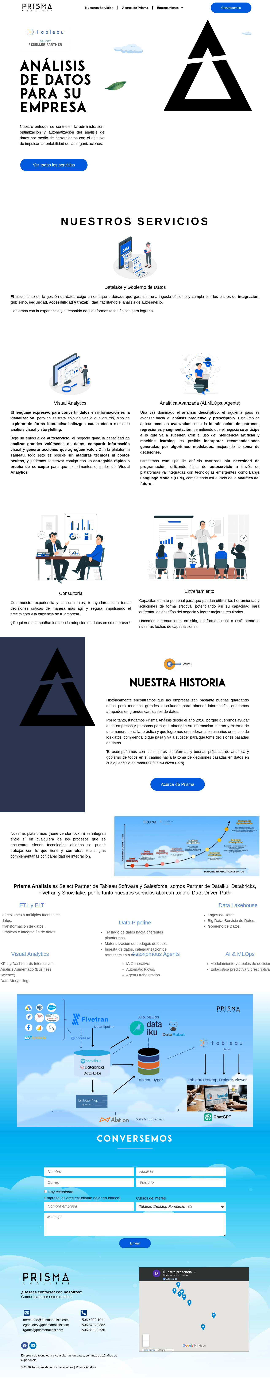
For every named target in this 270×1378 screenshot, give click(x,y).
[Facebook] (24, 1345)
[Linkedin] (32, 1345)
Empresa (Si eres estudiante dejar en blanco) (82, 1198)
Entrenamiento (168, 7)
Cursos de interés (151, 1198)
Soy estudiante (60, 1192)
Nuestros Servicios (99, 7)
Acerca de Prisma (135, 7)
